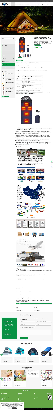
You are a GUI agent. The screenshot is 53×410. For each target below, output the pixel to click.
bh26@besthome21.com (48, 1)
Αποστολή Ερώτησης (38, 4)
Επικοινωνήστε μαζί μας (47, 4)
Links (36, 408)
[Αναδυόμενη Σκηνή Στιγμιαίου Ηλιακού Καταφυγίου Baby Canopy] (46, 351)
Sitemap (39, 408)
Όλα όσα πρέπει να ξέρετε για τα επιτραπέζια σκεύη (6, 383)
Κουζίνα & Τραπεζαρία (5, 61)
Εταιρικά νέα (35, 395)
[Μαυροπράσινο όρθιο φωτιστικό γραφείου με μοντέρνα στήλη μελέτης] (3, 74)
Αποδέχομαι (14, 408)
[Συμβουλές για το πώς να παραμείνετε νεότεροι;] (33, 375)
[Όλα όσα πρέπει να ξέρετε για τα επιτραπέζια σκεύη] (6, 375)
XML (44, 408)
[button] (1, 355)
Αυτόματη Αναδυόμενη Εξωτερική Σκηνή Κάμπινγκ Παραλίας (19, 359)
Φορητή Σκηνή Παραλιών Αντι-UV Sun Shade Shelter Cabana (32, 359)
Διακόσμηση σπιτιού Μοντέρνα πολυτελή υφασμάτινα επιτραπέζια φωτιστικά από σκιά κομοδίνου (10, 88)
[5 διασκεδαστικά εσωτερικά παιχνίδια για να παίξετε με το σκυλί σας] (46, 375)
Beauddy (3, 48)
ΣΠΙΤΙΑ (3, 55)
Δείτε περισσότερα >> (4, 361)
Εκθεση (2, 399)
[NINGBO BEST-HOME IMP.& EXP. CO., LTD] (5, 4)
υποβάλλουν (24, 338)
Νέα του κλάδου (36, 397)
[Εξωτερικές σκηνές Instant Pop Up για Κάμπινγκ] (6, 351)
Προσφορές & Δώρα (5, 67)
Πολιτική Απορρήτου (48, 408)
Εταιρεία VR (2, 400)
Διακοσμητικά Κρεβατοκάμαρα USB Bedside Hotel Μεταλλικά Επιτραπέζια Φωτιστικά (10, 83)
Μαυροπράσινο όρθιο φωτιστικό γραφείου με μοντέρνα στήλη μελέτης (10, 73)
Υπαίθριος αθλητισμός (10, 33)
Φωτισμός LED (4, 45)
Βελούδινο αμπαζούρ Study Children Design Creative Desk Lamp (10, 92)
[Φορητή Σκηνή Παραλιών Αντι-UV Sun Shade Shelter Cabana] (33, 351)
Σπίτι (16, 4)
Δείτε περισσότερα (4, 96)
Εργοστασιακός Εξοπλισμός (5, 397)
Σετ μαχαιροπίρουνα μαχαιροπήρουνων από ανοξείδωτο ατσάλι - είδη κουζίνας (20, 383)
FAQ (34, 398)
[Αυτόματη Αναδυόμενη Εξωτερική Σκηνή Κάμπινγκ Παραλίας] (20, 351)
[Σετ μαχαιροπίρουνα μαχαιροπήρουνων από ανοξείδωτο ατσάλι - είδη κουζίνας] (20, 375)
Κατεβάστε (32, 4)
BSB (3, 52)
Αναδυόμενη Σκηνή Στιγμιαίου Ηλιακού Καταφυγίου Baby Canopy (46, 359)
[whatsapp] (29, 390)
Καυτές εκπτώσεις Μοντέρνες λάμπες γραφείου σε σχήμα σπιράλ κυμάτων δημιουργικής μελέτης (10, 79)
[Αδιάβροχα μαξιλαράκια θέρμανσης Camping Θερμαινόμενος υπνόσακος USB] (20, 56)
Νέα (28, 4)
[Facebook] (23, 390)
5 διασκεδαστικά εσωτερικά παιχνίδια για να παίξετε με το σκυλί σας (46, 383)
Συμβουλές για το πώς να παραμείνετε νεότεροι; (31, 383)
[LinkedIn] (25, 390)
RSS (41, 408)
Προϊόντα (26, 4)
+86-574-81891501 (39, 1)
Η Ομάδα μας (3, 398)
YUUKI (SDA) (4, 58)
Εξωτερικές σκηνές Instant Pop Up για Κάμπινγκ (6, 359)
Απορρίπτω (9, 408)
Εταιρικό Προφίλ (3, 395)
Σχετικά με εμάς (20, 4)
